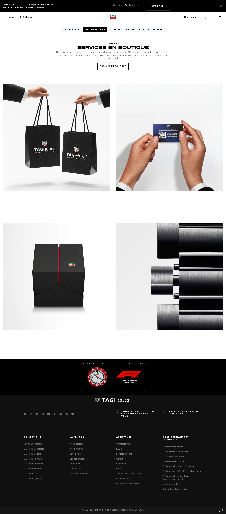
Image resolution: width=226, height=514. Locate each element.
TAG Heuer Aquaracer (34, 464)
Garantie (120, 459)
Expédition (121, 464)
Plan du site (75, 469)
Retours (120, 469)
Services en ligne (124, 454)
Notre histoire (76, 449)
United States (125, 5)
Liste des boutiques (79, 474)
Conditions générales (173, 447)
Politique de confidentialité (175, 452)
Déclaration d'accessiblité (175, 489)
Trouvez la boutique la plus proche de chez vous (137, 414)
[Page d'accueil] (113, 17)
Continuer (160, 6)
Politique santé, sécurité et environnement (182, 471)
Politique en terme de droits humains (180, 466)
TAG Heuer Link (31, 474)
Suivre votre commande (127, 484)
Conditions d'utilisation (173, 462)
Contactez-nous (124, 444)
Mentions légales (171, 484)
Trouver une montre (33, 444)
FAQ (118, 449)
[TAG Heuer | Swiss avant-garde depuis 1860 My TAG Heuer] (113, 400)
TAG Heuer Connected (34, 449)
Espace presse (77, 459)
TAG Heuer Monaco (33, 469)
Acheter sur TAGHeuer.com (128, 474)
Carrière (74, 464)
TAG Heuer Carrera (32, 454)
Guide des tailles (124, 479)
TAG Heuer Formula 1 (33, 459)
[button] (212, 17)
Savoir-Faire (75, 454)
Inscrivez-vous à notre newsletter (184, 413)
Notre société (76, 444)
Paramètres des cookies (174, 457)
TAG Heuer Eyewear (33, 479)
